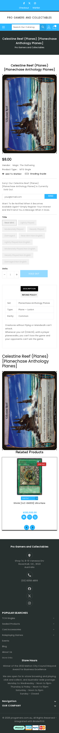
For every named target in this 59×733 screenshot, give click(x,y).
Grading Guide (38, 173)
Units (5, 269)
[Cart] (55, 27)
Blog (4, 646)
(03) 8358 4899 (29, 580)
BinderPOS (39, 721)
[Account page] (49, 27)
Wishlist (36, 7)
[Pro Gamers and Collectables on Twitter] (29, 3)
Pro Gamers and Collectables (29, 17)
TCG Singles (8, 618)
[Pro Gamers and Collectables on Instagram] (35, 3)
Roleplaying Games (12, 635)
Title (4, 217)
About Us (7, 651)
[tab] (29, 288)
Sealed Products (11, 623)
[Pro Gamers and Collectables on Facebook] (24, 3)
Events (5, 640)
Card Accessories (11, 629)
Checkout (24, 7)
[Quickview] (23, 517)
